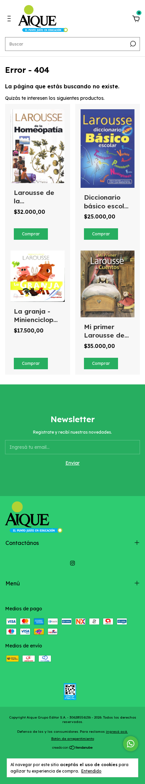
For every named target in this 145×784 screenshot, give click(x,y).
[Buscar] (132, 43)
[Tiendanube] (73, 748)
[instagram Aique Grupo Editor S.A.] (72, 563)
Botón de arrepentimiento (72, 738)
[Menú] (10, 19)
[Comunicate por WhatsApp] (130, 743)
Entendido (91, 771)
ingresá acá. (117, 731)
